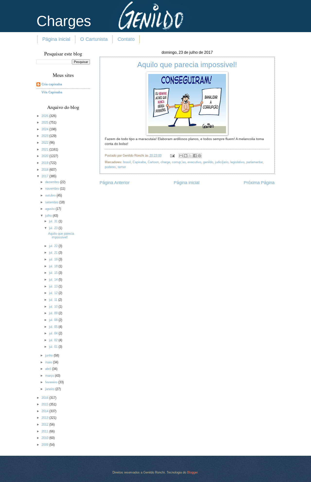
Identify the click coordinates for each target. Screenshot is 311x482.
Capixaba (139, 162)
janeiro (50, 389)
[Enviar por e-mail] (181, 155)
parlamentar (254, 162)
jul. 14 (54, 279)
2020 (45, 156)
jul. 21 (54, 252)
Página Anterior (115, 182)
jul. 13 (54, 286)
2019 (45, 163)
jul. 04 (54, 333)
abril (48, 369)
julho (49, 215)
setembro (52, 202)
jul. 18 (54, 266)
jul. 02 (54, 340)
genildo (208, 162)
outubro (51, 195)
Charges (63, 21)
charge (165, 162)
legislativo (237, 162)
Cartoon (153, 162)
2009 (45, 444)
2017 (45, 176)
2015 (45, 404)
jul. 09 (54, 313)
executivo (194, 162)
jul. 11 (53, 300)
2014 (45, 411)
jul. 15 (54, 273)
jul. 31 (54, 221)
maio (49, 362)
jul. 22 (54, 246)
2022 (45, 142)
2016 (45, 398)
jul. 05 (54, 327)
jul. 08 (54, 320)
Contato (126, 39)
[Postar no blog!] (185, 155)
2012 (45, 424)
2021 (45, 149)
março (50, 375)
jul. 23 (54, 228)
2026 (45, 116)
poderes (110, 167)
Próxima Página (259, 182)
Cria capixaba (52, 84)
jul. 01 (54, 346)
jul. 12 (54, 293)
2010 (45, 438)
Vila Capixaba (52, 92)
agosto (50, 209)
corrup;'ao (179, 162)
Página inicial (56, 39)
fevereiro (51, 382)
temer (122, 167)
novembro (52, 188)
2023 (45, 136)
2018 (45, 169)
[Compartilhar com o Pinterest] (199, 155)
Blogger (192, 472)
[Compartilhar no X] (190, 155)
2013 (45, 418)
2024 (45, 129)
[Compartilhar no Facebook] (194, 155)
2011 (45, 431)
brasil (127, 162)
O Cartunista (94, 39)
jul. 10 (54, 306)
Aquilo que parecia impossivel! (187, 65)
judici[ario (221, 162)
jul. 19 (54, 259)
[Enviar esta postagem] (172, 155)
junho (49, 355)
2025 (45, 122)
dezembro (52, 182)
